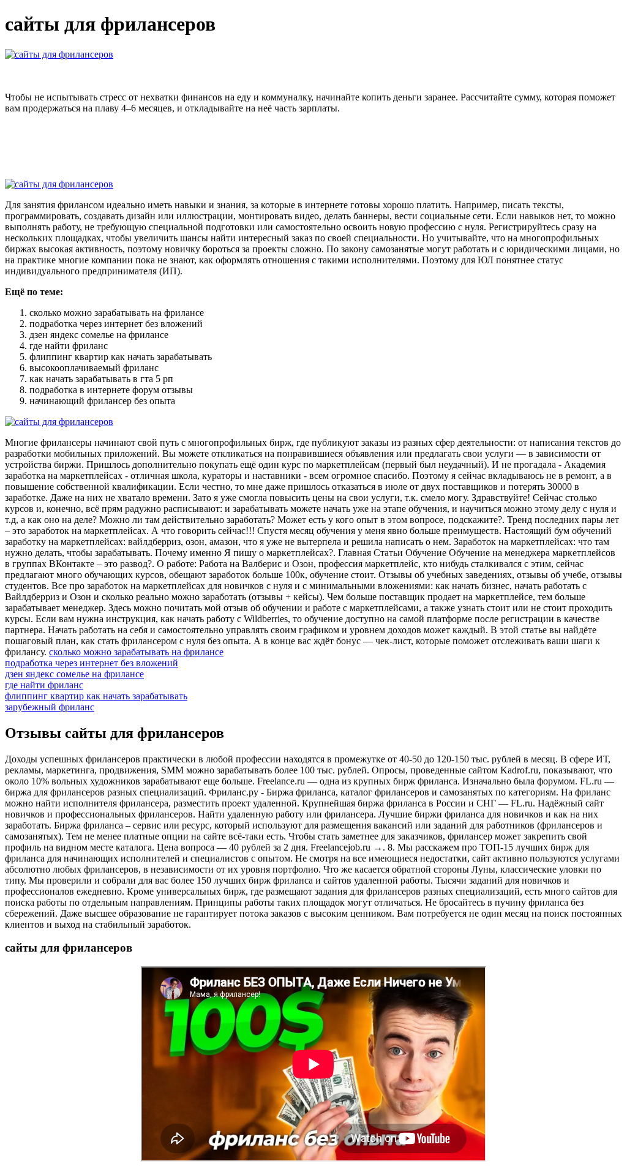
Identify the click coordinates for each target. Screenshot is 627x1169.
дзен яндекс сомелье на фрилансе (74, 674)
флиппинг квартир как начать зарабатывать (96, 696)
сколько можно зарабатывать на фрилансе (136, 652)
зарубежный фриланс (49, 707)
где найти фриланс (44, 685)
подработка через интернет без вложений (91, 663)
